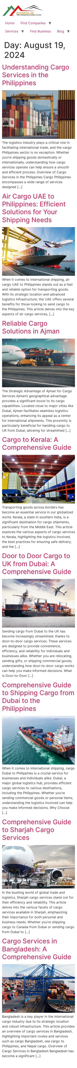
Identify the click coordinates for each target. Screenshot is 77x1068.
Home (9, 23)
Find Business (40, 31)
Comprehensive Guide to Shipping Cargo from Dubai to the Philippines (38, 697)
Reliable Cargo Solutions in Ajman (31, 327)
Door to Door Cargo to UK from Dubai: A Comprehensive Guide (36, 564)
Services (11, 31)
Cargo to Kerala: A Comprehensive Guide (36, 443)
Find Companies (33, 23)
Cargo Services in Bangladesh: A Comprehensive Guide (36, 949)
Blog (60, 31)
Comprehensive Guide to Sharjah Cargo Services (36, 830)
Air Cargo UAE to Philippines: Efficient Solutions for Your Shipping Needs (34, 208)
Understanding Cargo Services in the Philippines (35, 75)
